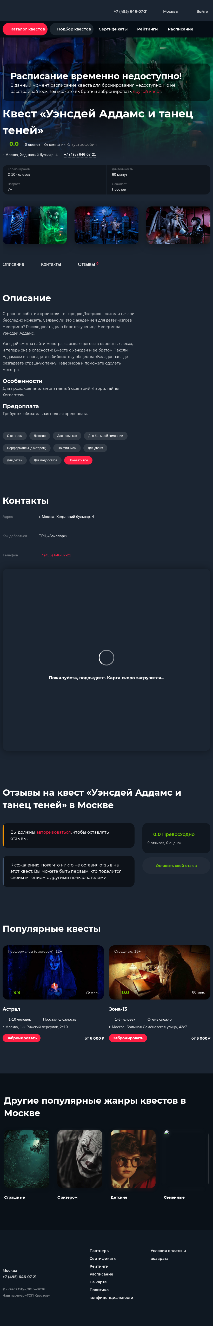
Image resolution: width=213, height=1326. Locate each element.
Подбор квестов (74, 29)
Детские (40, 436)
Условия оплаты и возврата (168, 1254)
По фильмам (67, 448)
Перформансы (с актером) (26, 448)
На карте (98, 1282)
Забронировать (21, 1038)
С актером (14, 436)
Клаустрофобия (81, 144)
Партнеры (100, 1250)
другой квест (147, 91)
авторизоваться (53, 832)
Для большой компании (105, 436)
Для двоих (95, 448)
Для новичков (67, 436)
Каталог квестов (27, 29)
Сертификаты (113, 29)
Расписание (181, 29)
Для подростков (45, 460)
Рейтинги (147, 29)
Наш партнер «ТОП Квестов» (26, 1295)
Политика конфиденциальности (111, 1293)
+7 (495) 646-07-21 (80, 154)
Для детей (14, 460)
